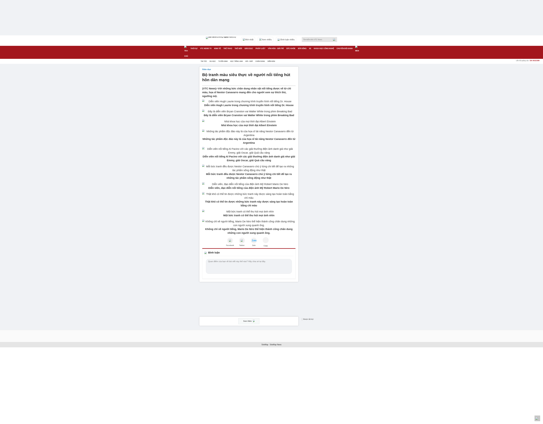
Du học (213, 61)
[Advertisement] (322, 109)
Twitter (242, 245)
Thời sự (194, 48)
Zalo (254, 245)
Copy (266, 246)
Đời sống (302, 48)
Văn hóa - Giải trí (276, 48)
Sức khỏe (290, 48)
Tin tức (204, 61)
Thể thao (227, 48)
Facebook (230, 245)
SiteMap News (276, 345)
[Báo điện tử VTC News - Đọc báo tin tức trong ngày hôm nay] (221, 40)
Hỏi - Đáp (249, 61)
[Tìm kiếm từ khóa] (335, 39)
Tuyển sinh (223, 61)
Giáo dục (248, 48)
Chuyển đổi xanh (345, 48)
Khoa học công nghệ (324, 48)
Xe (310, 48)
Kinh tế (217, 48)
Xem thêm (247, 321)
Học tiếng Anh (236, 61)
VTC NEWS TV (206, 48)
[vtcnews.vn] (230, 241)
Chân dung (260, 61)
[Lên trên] (537, 418)
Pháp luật (260, 48)
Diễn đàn (271, 61)
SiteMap (264, 345)
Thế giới (238, 48)
